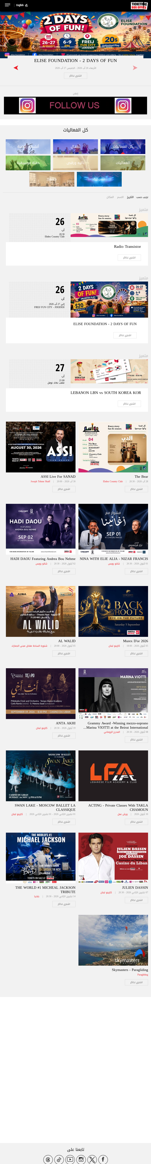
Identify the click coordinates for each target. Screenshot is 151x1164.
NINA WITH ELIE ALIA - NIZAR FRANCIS (114, 558)
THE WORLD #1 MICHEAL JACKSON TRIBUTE (45, 889)
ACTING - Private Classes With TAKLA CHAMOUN (118, 807)
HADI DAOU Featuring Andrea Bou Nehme (43, 558)
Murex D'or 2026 (135, 641)
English (20, 5)
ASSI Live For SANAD (58, 476)
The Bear (141, 476)
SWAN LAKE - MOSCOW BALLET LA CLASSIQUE (45, 807)
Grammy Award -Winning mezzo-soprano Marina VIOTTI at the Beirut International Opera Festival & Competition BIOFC (117, 727)
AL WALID (67, 641)
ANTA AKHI (66, 723)
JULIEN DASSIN (135, 887)
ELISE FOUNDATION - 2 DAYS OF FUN (75, 60)
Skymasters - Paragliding (130, 969)
